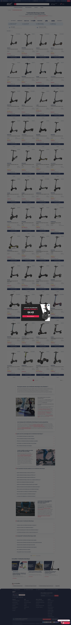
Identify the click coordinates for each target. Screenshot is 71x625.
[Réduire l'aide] (61, 622)
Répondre (67, 620)
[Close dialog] (48, 305)
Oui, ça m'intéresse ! (30, 316)
